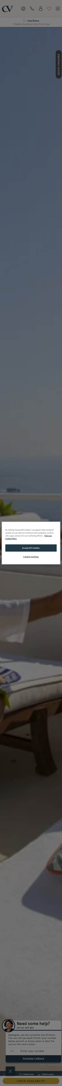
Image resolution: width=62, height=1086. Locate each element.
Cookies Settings (31, 557)
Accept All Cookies (31, 548)
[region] (31, 543)
